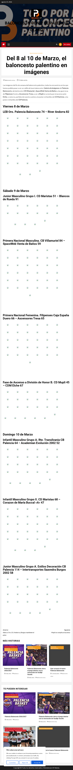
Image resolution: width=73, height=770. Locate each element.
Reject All (25, 762)
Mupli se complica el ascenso (60, 631)
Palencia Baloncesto (36, 53)
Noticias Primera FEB (11, 647)
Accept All (37, 762)
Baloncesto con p (10, 80)
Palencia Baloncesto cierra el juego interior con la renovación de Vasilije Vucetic (36, 671)
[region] (25, 756)
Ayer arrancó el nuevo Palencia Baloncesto (53, 750)
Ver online (67, 44)
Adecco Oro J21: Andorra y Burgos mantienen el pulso (18, 632)
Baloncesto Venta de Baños (13, 728)
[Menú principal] (9, 44)
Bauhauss (16, 673)
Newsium (46, 768)
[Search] (57, 44)
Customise (12, 762)
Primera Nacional (20, 730)
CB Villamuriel (9, 730)
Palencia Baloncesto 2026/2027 (15, 716)
